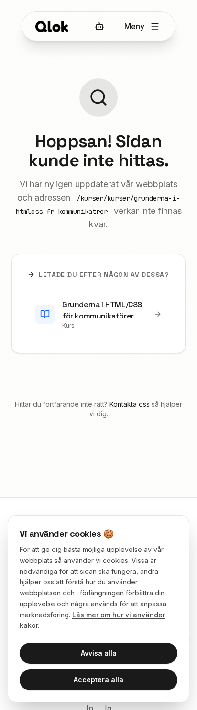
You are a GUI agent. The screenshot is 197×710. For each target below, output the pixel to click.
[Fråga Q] (99, 26)
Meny (134, 26)
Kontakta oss (129, 404)
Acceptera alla (98, 680)
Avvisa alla (99, 653)
